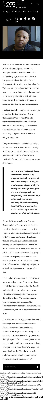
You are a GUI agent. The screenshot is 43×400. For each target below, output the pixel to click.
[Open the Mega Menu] (31, 3)
